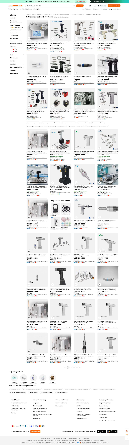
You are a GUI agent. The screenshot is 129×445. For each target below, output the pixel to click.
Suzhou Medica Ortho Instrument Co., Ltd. (36, 83)
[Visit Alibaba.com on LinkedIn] (102, 420)
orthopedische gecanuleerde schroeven (57, 126)
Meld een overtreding (82, 418)
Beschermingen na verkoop (39, 411)
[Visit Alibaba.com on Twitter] (105, 420)
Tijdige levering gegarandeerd (40, 408)
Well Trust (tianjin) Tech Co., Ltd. (57, 49)
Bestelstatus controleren (104, 408)
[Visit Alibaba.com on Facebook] (99, 420)
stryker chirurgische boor (34, 122)
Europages (86, 438)
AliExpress (43, 438)
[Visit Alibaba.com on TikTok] (114, 420)
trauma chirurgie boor (84, 122)
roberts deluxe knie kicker (98, 122)
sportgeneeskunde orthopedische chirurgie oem (104, 389)
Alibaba (27, 14)
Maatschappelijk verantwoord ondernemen (18, 409)
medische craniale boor (85, 389)
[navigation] (16, 191)
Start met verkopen (103, 405)
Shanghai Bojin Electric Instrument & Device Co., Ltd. (37, 48)
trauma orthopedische (71, 389)
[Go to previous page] (65, 367)
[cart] (95, 6)
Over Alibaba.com (15, 399)
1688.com (49, 438)
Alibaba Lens (14, 431)
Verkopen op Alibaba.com (104, 403)
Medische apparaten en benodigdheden (41, 14)
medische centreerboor (62, 392)
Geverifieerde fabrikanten (61, 403)
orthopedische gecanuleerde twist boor (53, 389)
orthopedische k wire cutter (69, 122)
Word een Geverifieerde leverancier (107, 411)
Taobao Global (70, 438)
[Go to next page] (80, 367)
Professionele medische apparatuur (61, 14)
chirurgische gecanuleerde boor (77, 126)
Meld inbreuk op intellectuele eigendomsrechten (83, 415)
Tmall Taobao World (57, 438)
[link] (127, 431)
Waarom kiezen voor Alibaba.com (19, 403)
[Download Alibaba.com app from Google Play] (112, 431)
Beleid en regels (37, 418)
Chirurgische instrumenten (77, 14)
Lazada (64, 438)
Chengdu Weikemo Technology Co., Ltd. (83, 48)
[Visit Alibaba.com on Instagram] (108, 420)
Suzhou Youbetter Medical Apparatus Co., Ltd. (84, 83)
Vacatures (13, 412)
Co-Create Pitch (15, 405)
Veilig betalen (36, 403)
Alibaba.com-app (91, 431)
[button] (74, 6)
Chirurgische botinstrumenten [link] (93, 14)
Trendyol (80, 438)
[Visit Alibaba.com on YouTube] (111, 420)
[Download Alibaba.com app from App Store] (101, 431)
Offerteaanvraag (59, 405)
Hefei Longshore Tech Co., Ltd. (57, 83)
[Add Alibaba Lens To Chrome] (35, 431)
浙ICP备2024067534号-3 (102, 442)
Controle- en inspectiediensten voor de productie (42, 415)
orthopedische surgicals (47, 392)
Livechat (79, 405)
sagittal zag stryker (34, 392)
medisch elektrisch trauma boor (18, 392)
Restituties (79, 411)
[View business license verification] (78, 443)
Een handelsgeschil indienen (83, 408)
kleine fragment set (104, 126)
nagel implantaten (92, 126)
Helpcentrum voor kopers (83, 403)
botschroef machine (16, 389)
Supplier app (70, 431)
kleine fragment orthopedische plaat (51, 122)
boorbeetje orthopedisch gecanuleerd (37, 126)
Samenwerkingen (103, 414)
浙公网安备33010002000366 (89, 442)
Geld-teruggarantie (37, 405)
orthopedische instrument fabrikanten (33, 389)
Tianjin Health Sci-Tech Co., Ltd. (104, 48)
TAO (76, 438)
